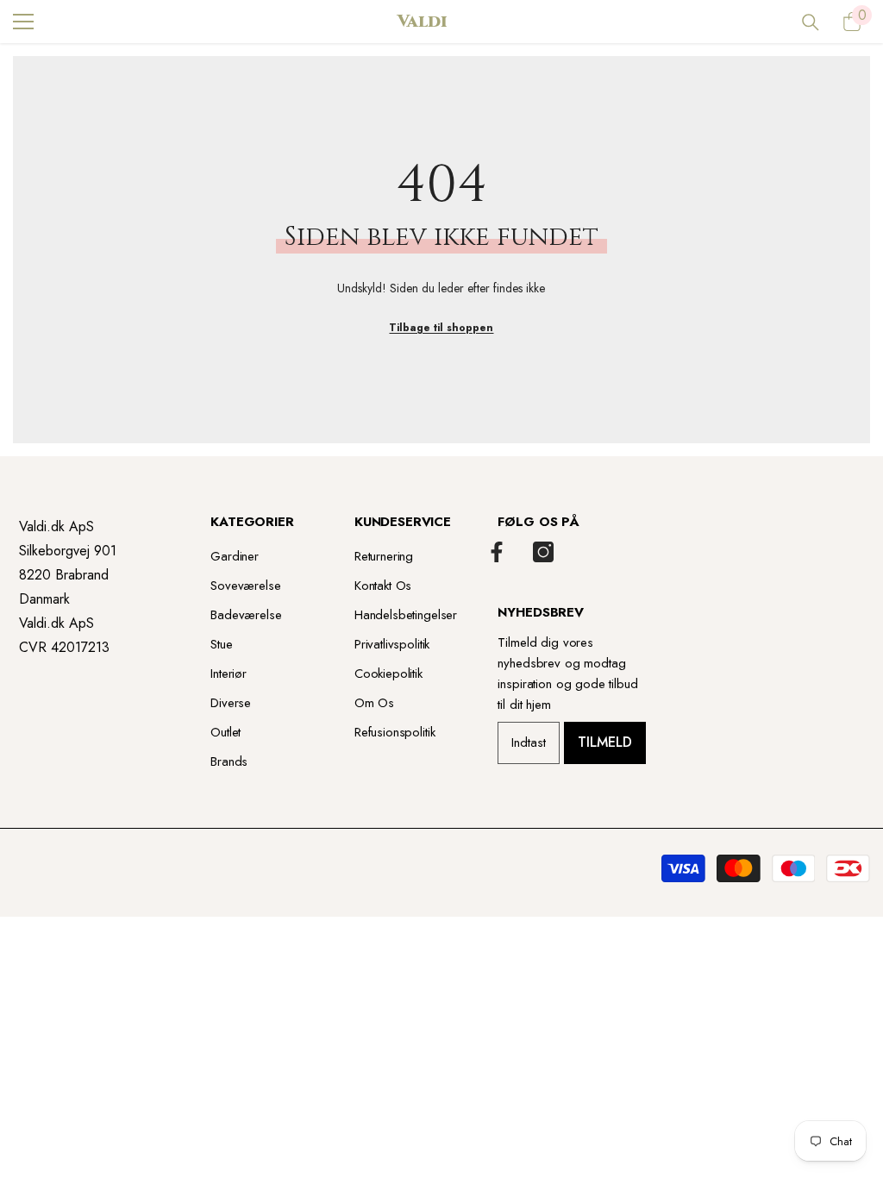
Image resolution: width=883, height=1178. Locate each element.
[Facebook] (496, 552)
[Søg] (810, 22)
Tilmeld (605, 742)
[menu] (23, 21)
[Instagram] (543, 552)
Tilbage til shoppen (441, 327)
